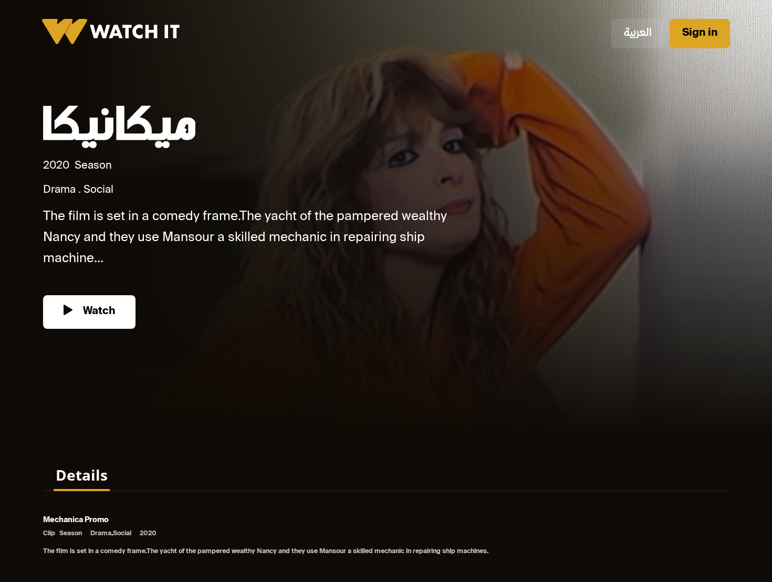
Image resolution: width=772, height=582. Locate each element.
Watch (97, 311)
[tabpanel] (386, 536)
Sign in (699, 33)
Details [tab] (82, 475)
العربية (638, 33)
